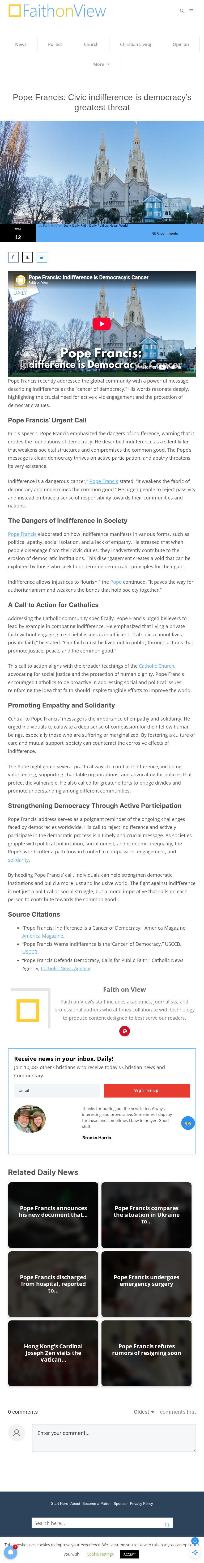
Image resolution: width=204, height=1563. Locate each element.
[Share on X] (27, 257)
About (75, 1503)
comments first (178, 1412)
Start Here (59, 1503)
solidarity (18, 860)
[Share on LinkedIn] (42, 257)
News (113, 225)
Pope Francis (104, 481)
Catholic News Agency (65, 968)
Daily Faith (80, 225)
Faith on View (53, 225)
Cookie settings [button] (100, 1554)
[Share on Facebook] (13, 257)
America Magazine (42, 936)
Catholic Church (156, 666)
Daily (67, 225)
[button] (182, 11)
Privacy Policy (141, 1503)
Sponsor (121, 1503)
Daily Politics (98, 225)
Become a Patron (97, 1503)
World (123, 225)
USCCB (29, 952)
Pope (116, 582)
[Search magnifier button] (167, 1523)
